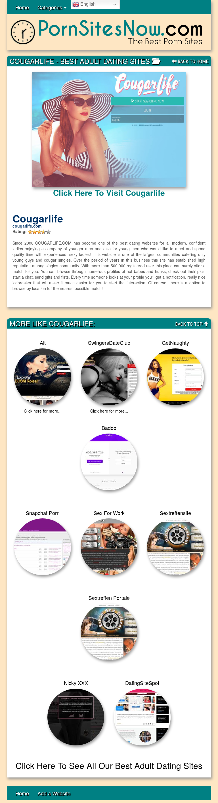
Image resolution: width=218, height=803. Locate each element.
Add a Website (53, 793)
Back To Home (192, 61)
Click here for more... (43, 411)
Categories (50, 7)
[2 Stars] (34, 232)
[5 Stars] (48, 232)
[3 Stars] (39, 232)
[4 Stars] (43, 232)
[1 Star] (30, 232)
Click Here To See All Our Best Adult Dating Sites (109, 765)
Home (22, 7)
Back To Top (189, 324)
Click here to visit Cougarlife (109, 192)
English (87, 4)
